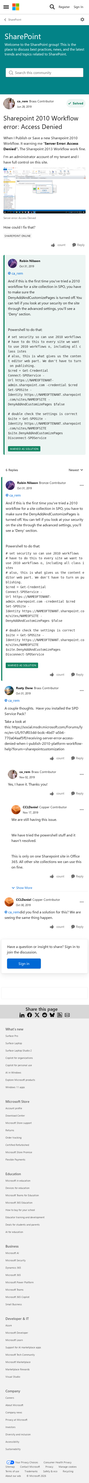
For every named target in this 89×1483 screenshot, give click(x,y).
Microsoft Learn (14, 1340)
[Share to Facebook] (29, 1014)
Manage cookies (68, 1466)
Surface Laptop (13, 1043)
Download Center (15, 1115)
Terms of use (12, 1471)
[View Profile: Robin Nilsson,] (12, 263)
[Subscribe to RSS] (59, 1014)
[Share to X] (37, 1014)
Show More (24, 887)
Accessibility (12, 1441)
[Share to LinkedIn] (22, 1014)
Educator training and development (24, 1217)
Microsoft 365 (13, 1275)
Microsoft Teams (14, 1289)
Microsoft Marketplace (18, 1362)
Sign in (23, 963)
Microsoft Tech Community (20, 1354)
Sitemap (10, 1466)
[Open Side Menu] (6, 6)
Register (64, 7)
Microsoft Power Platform (19, 1282)
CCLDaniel (30, 807)
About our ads (13, 1476)
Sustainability (13, 1449)
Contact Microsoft (30, 1466)
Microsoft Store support (18, 1123)
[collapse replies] (44, 479)
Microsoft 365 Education (18, 1202)
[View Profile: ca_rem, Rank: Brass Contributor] (9, 103)
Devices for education (17, 1188)
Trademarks (31, 1471)
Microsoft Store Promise (18, 1152)
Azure (8, 1325)
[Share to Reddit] (44, 1014)
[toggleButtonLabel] (82, 19)
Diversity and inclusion (18, 1434)
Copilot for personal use (18, 1065)
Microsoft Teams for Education (22, 1195)
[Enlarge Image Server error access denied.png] (44, 190)
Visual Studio (12, 1376)
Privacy (49, 1466)
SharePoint (14, 19)
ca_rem (22, 101)
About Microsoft (14, 1405)
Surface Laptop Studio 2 (18, 1050)
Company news (13, 1412)
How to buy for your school (20, 1210)
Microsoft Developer (16, 1332)
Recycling (68, 1471)
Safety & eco (50, 1471)
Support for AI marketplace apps (23, 1347)
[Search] (52, 7)
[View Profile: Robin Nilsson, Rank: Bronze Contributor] (10, 485)
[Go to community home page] (15, 6)
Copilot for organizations (19, 1058)
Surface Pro (11, 1036)
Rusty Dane (24, 688)
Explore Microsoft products (20, 1080)
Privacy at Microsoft (16, 1419)
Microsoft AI (12, 1253)
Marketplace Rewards (17, 1369)
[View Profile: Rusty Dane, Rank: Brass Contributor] (9, 690)
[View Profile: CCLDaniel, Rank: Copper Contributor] (16, 809)
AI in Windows (13, 1072)
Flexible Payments (15, 1159)
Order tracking (13, 1137)
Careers (9, 1397)
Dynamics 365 (13, 1267)
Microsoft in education (17, 1180)
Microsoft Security (15, 1260)
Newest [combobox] (76, 470)
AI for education (14, 1232)
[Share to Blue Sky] (52, 1014)
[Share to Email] (67, 1014)
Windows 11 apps (15, 1087)
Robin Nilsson (29, 261)
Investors (10, 1427)
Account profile (13, 1108)
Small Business (13, 1304)
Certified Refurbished (17, 1145)
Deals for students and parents (22, 1224)
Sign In (78, 7)
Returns (9, 1130)
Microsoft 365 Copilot (17, 1297)
